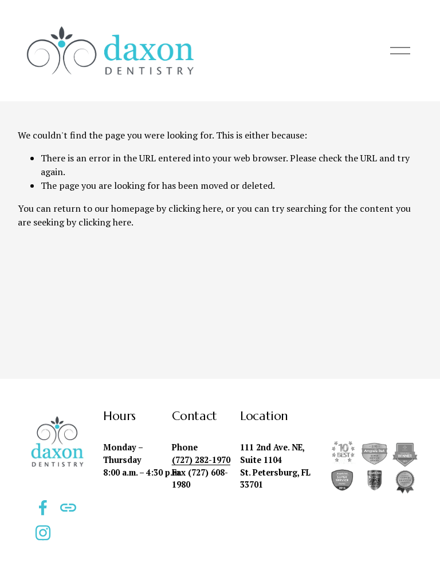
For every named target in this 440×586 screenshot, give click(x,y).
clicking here (194, 208)
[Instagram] (43, 533)
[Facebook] (43, 508)
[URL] (68, 508)
